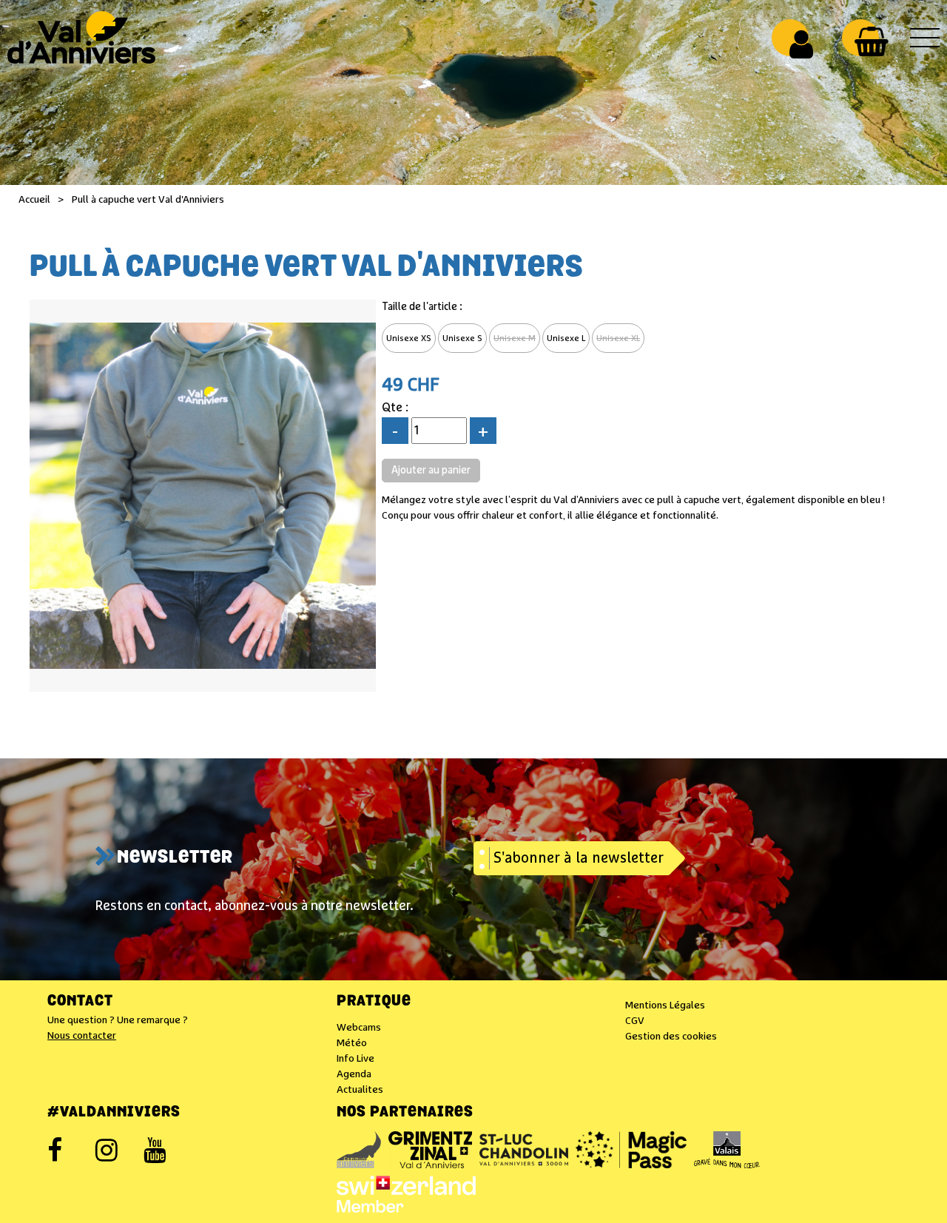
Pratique (374, 1001)
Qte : (395, 408)
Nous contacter (81, 1036)
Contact (80, 1001)
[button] (871, 41)
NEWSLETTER (175, 858)
